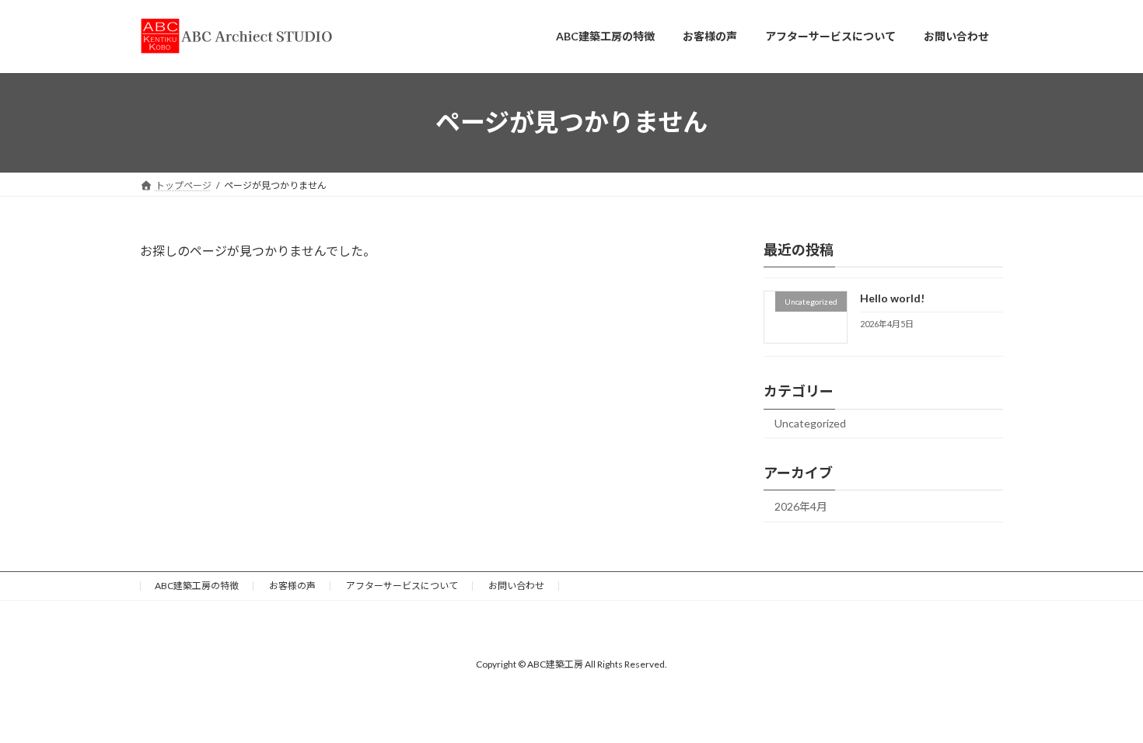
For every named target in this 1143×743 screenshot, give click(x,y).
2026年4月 (800, 506)
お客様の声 (292, 585)
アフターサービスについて (402, 585)
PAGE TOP (1102, 705)
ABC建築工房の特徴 (197, 585)
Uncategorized (810, 423)
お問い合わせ (516, 585)
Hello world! (892, 298)
